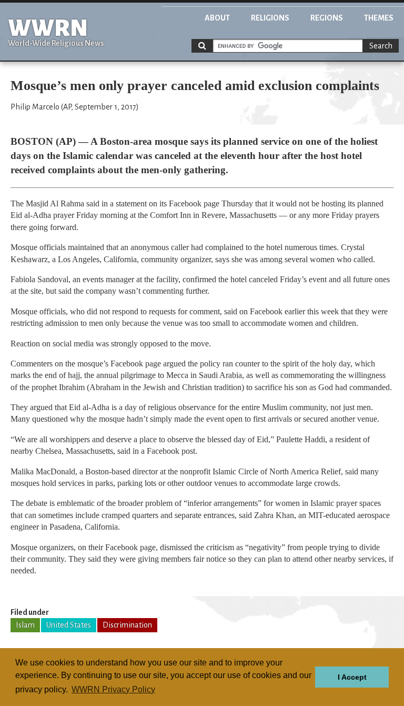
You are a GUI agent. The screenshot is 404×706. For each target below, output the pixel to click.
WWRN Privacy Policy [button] (113, 689)
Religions (270, 18)
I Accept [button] (352, 677)
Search (380, 46)
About (217, 18)
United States (68, 625)
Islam (25, 625)
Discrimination (127, 625)
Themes (378, 18)
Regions (326, 18)
